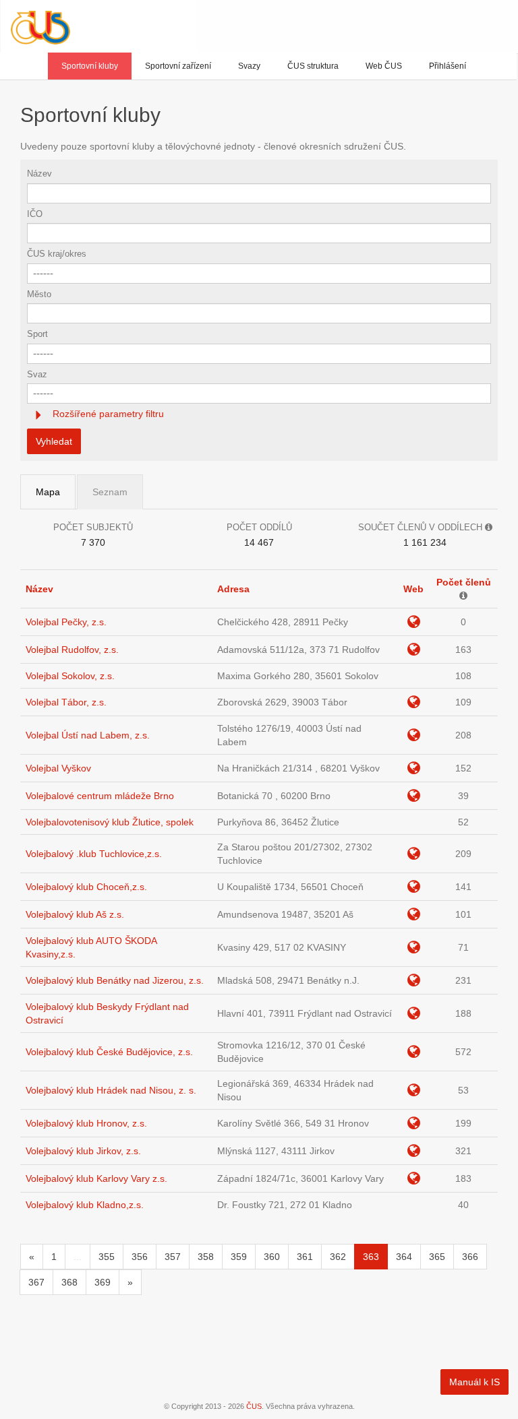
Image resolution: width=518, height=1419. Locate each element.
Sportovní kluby (89, 66)
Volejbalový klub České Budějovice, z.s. (109, 1051)
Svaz (37, 374)
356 (140, 1256)
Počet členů (463, 582)
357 (173, 1256)
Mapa (48, 491)
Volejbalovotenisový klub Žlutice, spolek (110, 822)
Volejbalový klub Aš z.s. (75, 914)
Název (39, 173)
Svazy (249, 66)
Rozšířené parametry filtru (107, 413)
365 (437, 1256)
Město (39, 294)
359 (239, 1256)
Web (413, 589)
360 (272, 1256)
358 (206, 1256)
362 (338, 1256)
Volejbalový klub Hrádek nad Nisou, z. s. (111, 1090)
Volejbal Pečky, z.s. (66, 622)
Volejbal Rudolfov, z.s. (72, 649)
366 (470, 1256)
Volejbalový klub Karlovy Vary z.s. (96, 1178)
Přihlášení (447, 66)
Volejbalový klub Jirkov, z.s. (83, 1150)
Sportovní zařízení (178, 66)
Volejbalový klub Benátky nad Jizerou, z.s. (115, 980)
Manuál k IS (474, 1382)
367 (36, 1282)
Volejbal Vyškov (58, 768)
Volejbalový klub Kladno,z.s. (85, 1204)
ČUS (254, 1406)
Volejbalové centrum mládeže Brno (100, 795)
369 (102, 1282)
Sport (37, 334)
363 (371, 1256)
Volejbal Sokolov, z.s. (70, 675)
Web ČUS (384, 66)
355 (106, 1256)
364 (404, 1256)
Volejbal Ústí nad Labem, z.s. (88, 735)
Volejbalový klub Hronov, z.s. (86, 1123)
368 (69, 1282)
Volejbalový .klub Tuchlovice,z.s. (94, 853)
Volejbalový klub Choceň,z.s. (86, 886)
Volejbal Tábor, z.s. (66, 702)
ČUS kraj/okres (56, 254)
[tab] (259, 414)
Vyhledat (54, 441)
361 (305, 1256)
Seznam (109, 491)
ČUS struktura (313, 66)
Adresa (233, 589)
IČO (34, 214)
